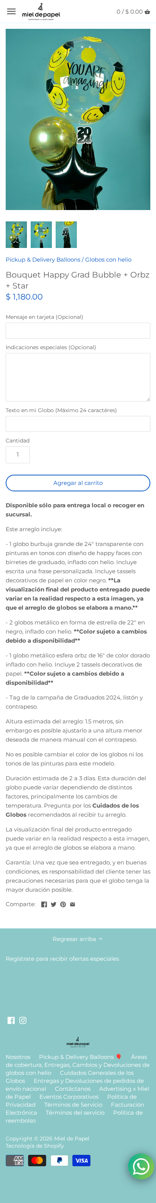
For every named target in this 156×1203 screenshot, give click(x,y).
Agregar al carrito (78, 482)
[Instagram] (23, 1020)
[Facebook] (11, 1020)
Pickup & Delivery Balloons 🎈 (80, 1056)
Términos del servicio (75, 1112)
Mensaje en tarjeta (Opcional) (44, 317)
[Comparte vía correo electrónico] (72, 903)
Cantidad (18, 441)
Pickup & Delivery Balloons (43, 259)
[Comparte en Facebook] (44, 903)
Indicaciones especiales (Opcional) (51, 347)
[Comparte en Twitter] (53, 903)
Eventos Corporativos (68, 1096)
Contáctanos (72, 1088)
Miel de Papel (71, 1139)
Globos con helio (108, 259)
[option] (16, 234)
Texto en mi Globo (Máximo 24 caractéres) (61, 410)
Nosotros (18, 1056)
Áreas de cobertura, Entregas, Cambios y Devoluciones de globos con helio (78, 1064)
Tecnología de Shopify (35, 1146)
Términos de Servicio (73, 1104)
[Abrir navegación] (11, 11)
